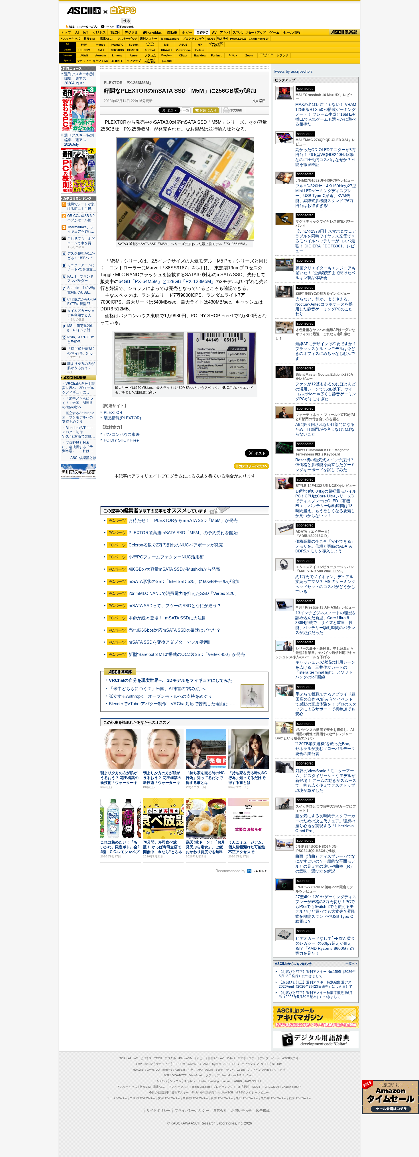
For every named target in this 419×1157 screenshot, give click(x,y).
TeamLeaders (169, 38)
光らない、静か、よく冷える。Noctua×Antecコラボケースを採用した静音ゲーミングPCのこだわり (324, 306)
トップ (66, 32)
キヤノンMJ (100, 60)
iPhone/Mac (152, 32)
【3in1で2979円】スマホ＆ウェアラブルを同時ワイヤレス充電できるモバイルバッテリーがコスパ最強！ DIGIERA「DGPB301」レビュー (325, 241)
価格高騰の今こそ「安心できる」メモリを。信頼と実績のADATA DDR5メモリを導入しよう (325, 546)
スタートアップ (255, 32)
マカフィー (84, 60)
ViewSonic (183, 50)
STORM (277, 1064)
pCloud (167, 60)
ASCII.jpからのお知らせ (293, 964)
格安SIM (89, 38)
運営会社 (220, 1111)
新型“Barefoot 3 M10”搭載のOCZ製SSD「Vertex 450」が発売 (187, 654)
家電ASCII (106, 38)
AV (214, 32)
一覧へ (350, 963)
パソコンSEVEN (150, 44)
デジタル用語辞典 (202, 1092)
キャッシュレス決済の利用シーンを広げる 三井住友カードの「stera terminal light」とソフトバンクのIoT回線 (325, 669)
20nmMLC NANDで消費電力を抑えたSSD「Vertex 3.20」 (184, 593)
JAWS (84, 55)
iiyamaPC (117, 44)
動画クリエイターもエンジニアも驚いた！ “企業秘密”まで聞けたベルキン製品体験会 (325, 273)
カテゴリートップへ (251, 466)
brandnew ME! (150, 60)
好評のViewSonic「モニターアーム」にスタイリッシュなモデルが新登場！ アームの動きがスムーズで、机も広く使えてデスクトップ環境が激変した (325, 780)
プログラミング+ (193, 38)
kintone (117, 55)
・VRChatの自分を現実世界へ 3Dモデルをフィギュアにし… (78, 388)
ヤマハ (233, 55)
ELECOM (84, 50)
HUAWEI (166, 50)
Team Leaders (201, 1086)
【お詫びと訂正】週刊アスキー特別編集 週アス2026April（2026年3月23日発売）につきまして (315, 984)
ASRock (150, 50)
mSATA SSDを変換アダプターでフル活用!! (169, 642)
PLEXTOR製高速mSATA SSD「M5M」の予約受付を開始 (183, 532)
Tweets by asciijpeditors (293, 71)
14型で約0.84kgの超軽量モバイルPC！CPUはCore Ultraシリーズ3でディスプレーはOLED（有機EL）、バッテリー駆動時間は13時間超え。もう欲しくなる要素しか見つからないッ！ (325, 503)
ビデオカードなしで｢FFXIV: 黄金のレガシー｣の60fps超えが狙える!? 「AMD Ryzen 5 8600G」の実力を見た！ (325, 945)
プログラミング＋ (224, 1086)
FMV (84, 44)
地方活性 (222, 38)
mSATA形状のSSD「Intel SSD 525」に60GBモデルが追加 (184, 581)
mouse (100, 44)
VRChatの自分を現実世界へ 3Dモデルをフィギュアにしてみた (170, 680)
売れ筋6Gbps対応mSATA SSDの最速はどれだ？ (175, 630)
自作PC (121, 10)
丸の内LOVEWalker (273, 1098)
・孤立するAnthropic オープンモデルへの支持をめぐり (78, 417)
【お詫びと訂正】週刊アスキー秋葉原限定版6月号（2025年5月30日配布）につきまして (316, 995)
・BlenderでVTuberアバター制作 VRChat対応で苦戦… (78, 432)
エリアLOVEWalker (142, 1098)
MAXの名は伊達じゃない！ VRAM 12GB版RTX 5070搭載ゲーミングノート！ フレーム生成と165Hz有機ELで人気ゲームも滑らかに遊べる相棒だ (325, 114)
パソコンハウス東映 (122, 434)
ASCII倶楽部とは (83, 458)
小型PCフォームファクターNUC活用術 (166, 556)
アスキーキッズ (70, 38)
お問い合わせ (241, 1111)
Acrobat (100, 55)
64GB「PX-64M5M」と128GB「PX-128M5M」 (167, 281)
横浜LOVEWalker (169, 1098)
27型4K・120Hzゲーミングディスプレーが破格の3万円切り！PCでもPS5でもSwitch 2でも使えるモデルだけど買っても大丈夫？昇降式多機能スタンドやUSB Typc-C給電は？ (325, 909)
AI (77, 32)
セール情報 (291, 32)
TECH (115, 32)
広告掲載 (263, 1111)
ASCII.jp (83, 10)
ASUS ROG (117, 50)
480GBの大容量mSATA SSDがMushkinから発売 (174, 569)
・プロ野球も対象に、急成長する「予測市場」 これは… (77, 447)
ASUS (183, 44)
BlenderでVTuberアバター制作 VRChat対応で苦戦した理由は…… (173, 703)
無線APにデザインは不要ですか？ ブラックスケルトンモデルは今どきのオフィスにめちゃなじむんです (327, 351)
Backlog (200, 55)
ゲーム (274, 32)
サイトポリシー (158, 1111)
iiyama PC (194, 1064)
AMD (100, 50)
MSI (166, 44)
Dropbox (166, 55)
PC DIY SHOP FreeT (122, 440)
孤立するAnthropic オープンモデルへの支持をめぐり (160, 696)
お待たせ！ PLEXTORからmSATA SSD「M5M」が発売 (183, 520)
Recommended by (231, 871)
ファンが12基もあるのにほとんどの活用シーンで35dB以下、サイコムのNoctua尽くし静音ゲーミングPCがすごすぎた (325, 391)
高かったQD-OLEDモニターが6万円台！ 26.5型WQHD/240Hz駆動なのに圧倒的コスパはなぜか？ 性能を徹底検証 (325, 157)
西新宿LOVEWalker (195, 1098)
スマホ (238, 32)
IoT (85, 32)
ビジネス (99, 32)
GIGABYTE (133, 50)
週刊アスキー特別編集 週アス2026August (79, 78)
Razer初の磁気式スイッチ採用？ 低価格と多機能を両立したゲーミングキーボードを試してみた (326, 464)
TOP (122, 1058)
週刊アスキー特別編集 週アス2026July (79, 140)
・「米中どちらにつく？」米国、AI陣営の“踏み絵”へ (77, 402)
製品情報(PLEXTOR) (122, 418)
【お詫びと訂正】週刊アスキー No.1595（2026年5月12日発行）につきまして (317, 974)
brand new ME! (232, 1075)
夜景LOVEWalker (222, 1098)
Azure (134, 55)
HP (200, 44)
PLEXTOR (113, 412)
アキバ (225, 32)
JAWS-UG (153, 1069)
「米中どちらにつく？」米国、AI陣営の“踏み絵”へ (157, 688)
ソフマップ (134, 60)
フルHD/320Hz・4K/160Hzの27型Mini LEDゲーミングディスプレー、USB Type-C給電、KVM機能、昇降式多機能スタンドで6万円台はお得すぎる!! (325, 196)
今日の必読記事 (159, 1092)
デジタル (131, 32)
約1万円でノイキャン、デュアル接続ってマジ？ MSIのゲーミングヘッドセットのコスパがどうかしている (325, 584)
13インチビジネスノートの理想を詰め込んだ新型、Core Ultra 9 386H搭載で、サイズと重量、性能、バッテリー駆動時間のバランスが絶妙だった (325, 623)
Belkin (199, 50)
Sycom (134, 44)
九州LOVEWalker (247, 1098)
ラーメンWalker (117, 1098)
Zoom (249, 55)
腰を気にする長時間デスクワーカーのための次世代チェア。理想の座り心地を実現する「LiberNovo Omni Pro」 (325, 823)
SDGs (211, 38)
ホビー (187, 32)
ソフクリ (282, 55)
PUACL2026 (238, 38)
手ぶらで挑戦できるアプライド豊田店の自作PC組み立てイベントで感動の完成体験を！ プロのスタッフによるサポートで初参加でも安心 (325, 704)
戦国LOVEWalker (300, 1098)
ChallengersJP (259, 38)
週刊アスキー (148, 38)
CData (183, 55)
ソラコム (150, 55)
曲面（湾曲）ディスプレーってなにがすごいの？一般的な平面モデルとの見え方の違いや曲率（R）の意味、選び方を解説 (325, 863)
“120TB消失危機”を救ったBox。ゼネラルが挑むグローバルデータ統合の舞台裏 (325, 748)
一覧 (186, 110)
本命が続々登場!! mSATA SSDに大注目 (167, 617)
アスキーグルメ (127, 38)
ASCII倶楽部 (344, 32)
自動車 (172, 32)
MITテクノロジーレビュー (252, 1092)
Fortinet (216, 55)
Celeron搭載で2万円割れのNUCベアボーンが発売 (176, 544)
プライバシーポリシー (192, 1111)
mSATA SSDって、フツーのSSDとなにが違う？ (175, 605)
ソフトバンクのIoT (266, 55)
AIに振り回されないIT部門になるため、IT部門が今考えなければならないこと (325, 429)
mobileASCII (225, 1092)
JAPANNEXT (117, 61)
